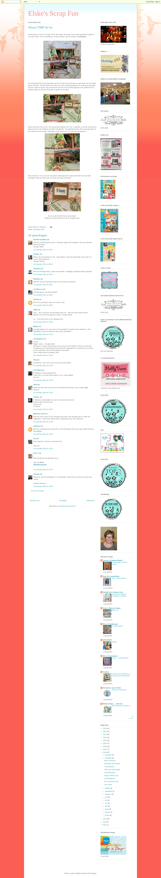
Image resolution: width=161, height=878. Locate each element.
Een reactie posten (37, 491)
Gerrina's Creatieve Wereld (112, 560)
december (108, 755)
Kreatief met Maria (40, 239)
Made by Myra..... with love (113, 704)
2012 (105, 822)
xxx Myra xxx (38, 289)
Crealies (106, 672)
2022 (105, 731)
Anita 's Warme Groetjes (112, 608)
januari (107, 815)
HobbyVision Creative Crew (113, 592)
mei (106, 803)
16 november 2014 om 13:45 (43, 392)
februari (107, 812)
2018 (105, 743)
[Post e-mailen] (50, 227)
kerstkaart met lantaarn (112, 763)
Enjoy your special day (119, 690)
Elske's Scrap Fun (53, 13)
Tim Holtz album (117, 626)
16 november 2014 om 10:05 (43, 322)
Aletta (35, 310)
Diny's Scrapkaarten (110, 656)
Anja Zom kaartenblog (111, 576)
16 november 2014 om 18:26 (43, 422)
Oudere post (90, 500)
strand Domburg (109, 772)
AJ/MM (114, 642)
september (109, 791)
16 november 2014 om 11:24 (43, 334)
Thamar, (36, 397)
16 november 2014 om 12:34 (43, 355)
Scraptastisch (38, 339)
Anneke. (36, 254)
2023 (105, 728)
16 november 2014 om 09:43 (43, 295)
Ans (34, 438)
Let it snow (108, 784)
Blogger (93, 873)
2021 (105, 734)
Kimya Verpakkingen (110, 624)
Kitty (35, 360)
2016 (105, 746)
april (106, 806)
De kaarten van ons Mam (112, 688)
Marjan (36, 326)
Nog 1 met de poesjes (119, 578)
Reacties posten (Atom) (67, 506)
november (108, 758)
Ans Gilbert (37, 370)
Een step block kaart (111, 781)
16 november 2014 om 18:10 (43, 409)
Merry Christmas (110, 760)
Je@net (36, 299)
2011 (105, 825)
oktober (107, 788)
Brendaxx (36, 279)
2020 (105, 737)
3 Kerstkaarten (109, 767)
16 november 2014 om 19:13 (43, 448)
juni (106, 800)
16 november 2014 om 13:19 (43, 380)
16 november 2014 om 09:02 (43, 274)
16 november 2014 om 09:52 (43, 305)
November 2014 (38, 229)
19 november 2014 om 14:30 (43, 486)
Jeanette (36, 474)
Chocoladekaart (109, 778)
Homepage (63, 500)
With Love (115, 610)
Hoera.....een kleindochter (120, 658)
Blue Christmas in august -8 (121, 706)
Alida (35, 384)
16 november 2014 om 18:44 (43, 434)
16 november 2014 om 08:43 (43, 264)
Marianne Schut (39, 414)
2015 (105, 749)
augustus (108, 794)
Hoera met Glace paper (112, 769)
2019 (105, 740)
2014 (105, 752)
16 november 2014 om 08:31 (43, 250)
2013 (105, 819)
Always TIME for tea (111, 775)
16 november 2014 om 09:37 (43, 285)
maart (107, 809)
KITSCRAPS (107, 640)
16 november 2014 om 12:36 (43, 365)
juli (106, 797)
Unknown (36, 426)
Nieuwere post (34, 500)
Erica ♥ (36, 453)
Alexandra (37, 269)
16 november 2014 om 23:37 (43, 469)
